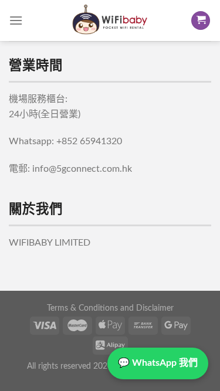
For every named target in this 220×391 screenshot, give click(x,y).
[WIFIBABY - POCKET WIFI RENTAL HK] (110, 20)
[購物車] (200, 20)
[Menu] (16, 20)
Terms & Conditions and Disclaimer (110, 308)
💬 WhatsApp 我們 (158, 363)
